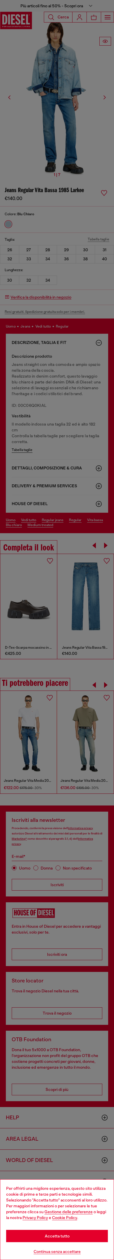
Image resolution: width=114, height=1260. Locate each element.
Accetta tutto (57, 1236)
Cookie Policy (64, 1217)
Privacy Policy (35, 1217)
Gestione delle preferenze (68, 1211)
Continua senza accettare (57, 1251)
